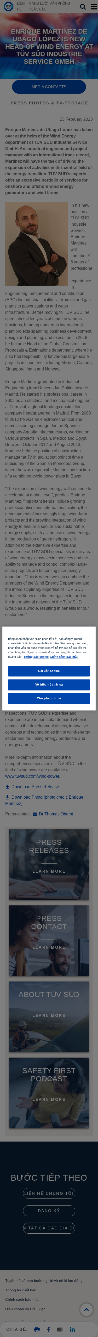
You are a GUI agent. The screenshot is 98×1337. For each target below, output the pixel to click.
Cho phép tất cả (49, 698)
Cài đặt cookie (49, 671)
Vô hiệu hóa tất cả (49, 684)
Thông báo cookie (36, 657)
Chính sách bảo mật (64, 657)
